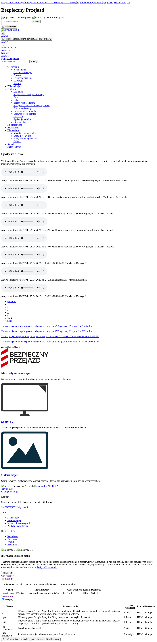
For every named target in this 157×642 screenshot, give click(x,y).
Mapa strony (13, 517)
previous (11, 301)
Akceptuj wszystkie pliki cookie (45, 639)
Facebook (12, 539)
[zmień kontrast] (26, 39)
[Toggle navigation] (2, 45)
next (9, 320)
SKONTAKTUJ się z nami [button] (14, 507)
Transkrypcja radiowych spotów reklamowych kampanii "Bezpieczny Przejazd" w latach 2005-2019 (50, 341)
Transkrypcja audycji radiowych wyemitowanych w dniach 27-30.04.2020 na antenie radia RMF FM (50, 336)
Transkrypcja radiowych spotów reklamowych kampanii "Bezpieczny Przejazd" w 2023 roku (46, 326)
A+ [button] (4, 35)
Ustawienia (7, 573)
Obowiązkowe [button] (8, 575)
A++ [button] (8, 35)
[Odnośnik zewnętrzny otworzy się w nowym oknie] (46, 486)
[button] (10, 29)
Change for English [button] (10, 491)
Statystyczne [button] (7, 596)
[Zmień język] (9, 26)
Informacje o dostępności (19, 523)
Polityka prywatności (17, 526)
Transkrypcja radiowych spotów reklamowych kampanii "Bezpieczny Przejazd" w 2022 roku (46, 331)
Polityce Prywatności (47, 567)
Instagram (12, 544)
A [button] (2, 35)
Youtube (11, 542)
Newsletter (12, 536)
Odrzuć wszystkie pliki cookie (15, 639)
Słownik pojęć (14, 520)
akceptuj (8, 578)
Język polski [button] (7, 489)
